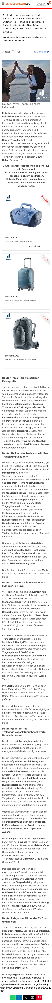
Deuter (37, 400)
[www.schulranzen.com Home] (19, 4)
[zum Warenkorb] (47, 4)
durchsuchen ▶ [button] (41, 51)
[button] (13, 997)
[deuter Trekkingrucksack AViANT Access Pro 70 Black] (26, 333)
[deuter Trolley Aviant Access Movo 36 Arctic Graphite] (26, 274)
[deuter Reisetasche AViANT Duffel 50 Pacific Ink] (26, 215)
